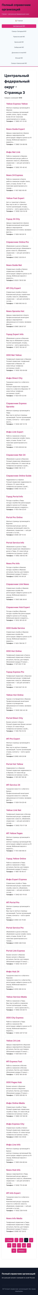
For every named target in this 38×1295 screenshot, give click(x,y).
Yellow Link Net (13, 810)
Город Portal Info (14, 496)
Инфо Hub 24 (12, 971)
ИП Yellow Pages (14, 833)
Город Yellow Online (16, 858)
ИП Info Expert (13, 1193)
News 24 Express (14, 175)
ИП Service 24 (13, 785)
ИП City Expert (13, 288)
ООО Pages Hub (14, 1082)
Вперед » (22, 1250)
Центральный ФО (19, 26)
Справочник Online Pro (17, 242)
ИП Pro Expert (13, 739)
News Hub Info (13, 1170)
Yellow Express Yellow (17, 104)
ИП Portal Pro (12, 902)
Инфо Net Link (13, 152)
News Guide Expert (15, 129)
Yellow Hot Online (14, 695)
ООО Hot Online (14, 651)
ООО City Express (14, 1017)
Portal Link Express (15, 951)
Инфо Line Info (13, 1144)
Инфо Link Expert (14, 432)
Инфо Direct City (14, 378)
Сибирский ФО (19, 47)
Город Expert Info (15, 334)
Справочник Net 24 (15, 455)
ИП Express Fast (14, 1061)
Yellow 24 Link (13, 1040)
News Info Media (14, 1218)
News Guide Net (14, 265)
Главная (4, 14)
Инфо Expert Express (16, 879)
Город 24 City (13, 219)
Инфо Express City (15, 1124)
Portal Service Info (15, 542)
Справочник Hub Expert (18, 607)
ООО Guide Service (15, 628)
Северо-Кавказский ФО (19, 63)
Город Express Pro (15, 672)
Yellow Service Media (16, 997)
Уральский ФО (19, 42)
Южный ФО (19, 58)
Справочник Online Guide (18, 475)
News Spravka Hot (15, 311)
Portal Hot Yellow (14, 764)
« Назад (9, 1240)
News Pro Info (13, 563)
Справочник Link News (17, 584)
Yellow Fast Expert (15, 198)
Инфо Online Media (15, 1103)
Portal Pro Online (14, 517)
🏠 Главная (19, 21)
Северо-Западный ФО (19, 31)
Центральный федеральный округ (18, 14)
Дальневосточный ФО (19, 52)
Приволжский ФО (19, 36)
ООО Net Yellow (14, 355)
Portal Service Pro (15, 927)
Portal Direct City (14, 718)
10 (14, 1250)
